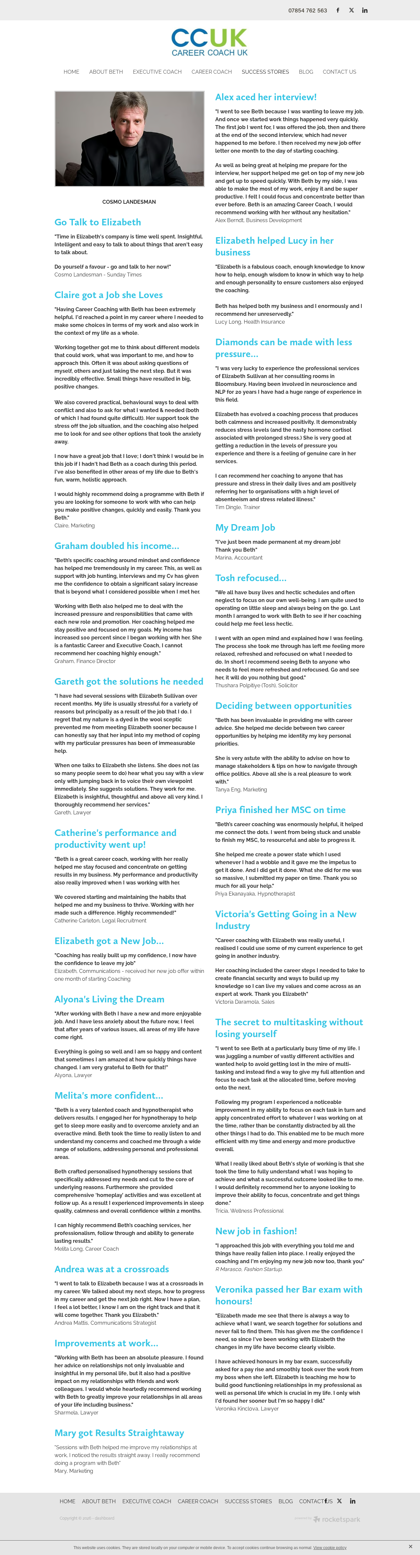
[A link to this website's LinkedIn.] (365, 10)
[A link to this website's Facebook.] (338, 10)
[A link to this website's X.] (351, 10)
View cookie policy (329, 1548)
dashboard (104, 1518)
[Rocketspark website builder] (327, 1520)
